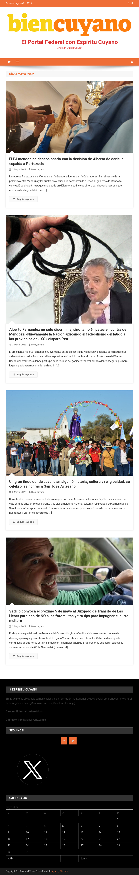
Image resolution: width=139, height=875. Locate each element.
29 (118, 845)
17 (27, 839)
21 (100, 839)
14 (100, 832)
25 (45, 845)
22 (118, 839)
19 (63, 839)
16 (9, 839)
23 (9, 845)
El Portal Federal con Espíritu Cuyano (69, 42)
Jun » (84, 858)
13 (82, 832)
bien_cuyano (38, 169)
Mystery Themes (60, 871)
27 (82, 845)
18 (45, 839)
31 (27, 852)
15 (118, 832)
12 (63, 832)
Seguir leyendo (25, 199)
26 (63, 845)
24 (27, 845)
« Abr (11, 858)
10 (27, 832)
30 (9, 852)
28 (100, 845)
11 (45, 832)
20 (82, 839)
